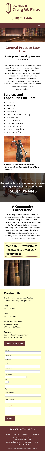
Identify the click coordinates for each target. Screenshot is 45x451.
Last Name (8, 360)
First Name (8, 355)
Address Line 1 (9, 369)
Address (7, 363)
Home (8, 435)
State (6, 383)
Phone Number (10, 399)
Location (25, 435)
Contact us (6, 183)
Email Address (10, 393)
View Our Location (14, 343)
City (6, 379)
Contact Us (35, 435)
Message (8, 406)
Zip (6, 389)
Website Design (21, 448)
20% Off (22, 250)
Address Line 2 (9, 374)
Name (7, 350)
